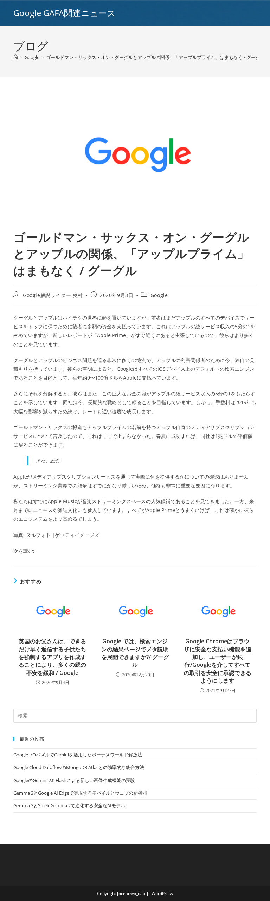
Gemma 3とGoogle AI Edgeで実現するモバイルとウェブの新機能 (80, 793)
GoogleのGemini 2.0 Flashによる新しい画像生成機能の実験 (74, 780)
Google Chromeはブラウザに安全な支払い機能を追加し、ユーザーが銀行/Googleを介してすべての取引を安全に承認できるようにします (217, 660)
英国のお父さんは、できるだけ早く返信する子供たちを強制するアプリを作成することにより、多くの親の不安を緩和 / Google (52, 657)
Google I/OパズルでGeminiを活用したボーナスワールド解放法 (77, 754)
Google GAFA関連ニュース (64, 13)
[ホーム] (15, 57)
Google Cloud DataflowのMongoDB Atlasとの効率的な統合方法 (78, 767)
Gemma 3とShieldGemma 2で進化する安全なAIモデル (69, 805)
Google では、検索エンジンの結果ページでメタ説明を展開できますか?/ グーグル (135, 653)
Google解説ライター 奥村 (53, 295)
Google (159, 295)
